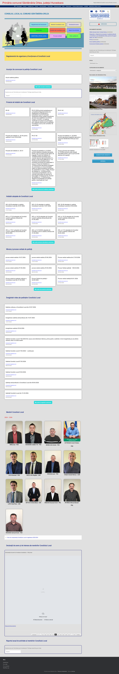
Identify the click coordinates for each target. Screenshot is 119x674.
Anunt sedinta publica (12, 77)
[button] (117, 6)
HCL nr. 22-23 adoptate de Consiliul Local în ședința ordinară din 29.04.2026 (68, 218)
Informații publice (43, 6)
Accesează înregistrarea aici (11, 309)
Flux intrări (5, 664)
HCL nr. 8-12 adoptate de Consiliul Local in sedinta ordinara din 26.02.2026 (68, 231)
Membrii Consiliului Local (57, 24)
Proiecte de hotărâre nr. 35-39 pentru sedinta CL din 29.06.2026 (16, 136)
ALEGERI (86, 6)
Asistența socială (57, 6)
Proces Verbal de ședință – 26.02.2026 (40, 279)
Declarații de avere (74, 24)
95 (53, 634)
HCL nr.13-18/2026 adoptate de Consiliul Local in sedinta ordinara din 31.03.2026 (43, 231)
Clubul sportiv (68, 6)
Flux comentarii (6, 666)
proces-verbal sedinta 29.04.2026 (42, 268)
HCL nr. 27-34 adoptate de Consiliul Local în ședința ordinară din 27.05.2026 (16, 218)
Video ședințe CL (73, 36)
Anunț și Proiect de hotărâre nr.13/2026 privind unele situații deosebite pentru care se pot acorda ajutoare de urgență (68, 153)
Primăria (36, 6)
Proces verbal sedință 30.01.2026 (68, 278)
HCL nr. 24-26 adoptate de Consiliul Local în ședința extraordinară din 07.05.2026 (42, 218)
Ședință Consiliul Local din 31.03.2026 (17, 393)
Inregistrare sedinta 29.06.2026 (15, 328)
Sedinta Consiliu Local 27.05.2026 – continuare (20, 351)
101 (69, 634)
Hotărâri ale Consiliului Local (57, 30)
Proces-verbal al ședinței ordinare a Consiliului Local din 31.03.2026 (16, 279)
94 (50, 634)
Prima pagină (19, 6)
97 (58, 634)
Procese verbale (57, 36)
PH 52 (7, 110)
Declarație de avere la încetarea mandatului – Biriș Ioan (18, 552)
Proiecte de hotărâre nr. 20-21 (14, 151)
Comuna (24, 6)
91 (42, 634)
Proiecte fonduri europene (78, 6)
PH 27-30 (34, 135)
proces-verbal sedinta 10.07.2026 (15, 257)
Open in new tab (49, 619)
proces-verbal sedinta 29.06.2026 (42, 257)
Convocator (39, 30)
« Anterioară (34, 634)
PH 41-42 (60, 110)
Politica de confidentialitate (62, 671)
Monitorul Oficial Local (38, 36)
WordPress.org (6, 667)
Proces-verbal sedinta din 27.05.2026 (69, 257)
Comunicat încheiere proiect (96, 44)
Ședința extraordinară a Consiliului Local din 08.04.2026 (22, 382)
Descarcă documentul (10, 626)
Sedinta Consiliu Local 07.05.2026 (16, 361)
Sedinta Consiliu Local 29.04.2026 (16, 372)
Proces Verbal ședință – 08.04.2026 (68, 268)
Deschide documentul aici (10, 80)
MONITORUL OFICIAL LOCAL (95, 6)
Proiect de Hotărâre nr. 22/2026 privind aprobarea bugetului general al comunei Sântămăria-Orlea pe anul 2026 (69, 138)
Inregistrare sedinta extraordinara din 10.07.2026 (20, 318)
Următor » (78, 634)
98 (60, 634)
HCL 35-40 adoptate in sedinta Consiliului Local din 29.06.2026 (67, 205)
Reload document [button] (38, 619)
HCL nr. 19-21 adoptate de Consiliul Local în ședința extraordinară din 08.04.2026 (16, 231)
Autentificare (5, 662)
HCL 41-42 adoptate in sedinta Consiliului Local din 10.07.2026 (41, 205)
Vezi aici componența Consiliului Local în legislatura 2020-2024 (22, 537)
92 (45, 634)
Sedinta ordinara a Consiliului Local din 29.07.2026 (21, 307)
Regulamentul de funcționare (38, 24)
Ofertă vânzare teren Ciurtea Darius (98, 32)
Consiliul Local (30, 6)
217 (74, 634)
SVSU (63, 6)
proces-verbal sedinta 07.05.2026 (15, 268)
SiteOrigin (73, 671)
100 (66, 634)
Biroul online (50, 6)
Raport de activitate (74, 30)
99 (63, 634)
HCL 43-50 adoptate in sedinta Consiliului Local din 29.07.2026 (15, 205)
